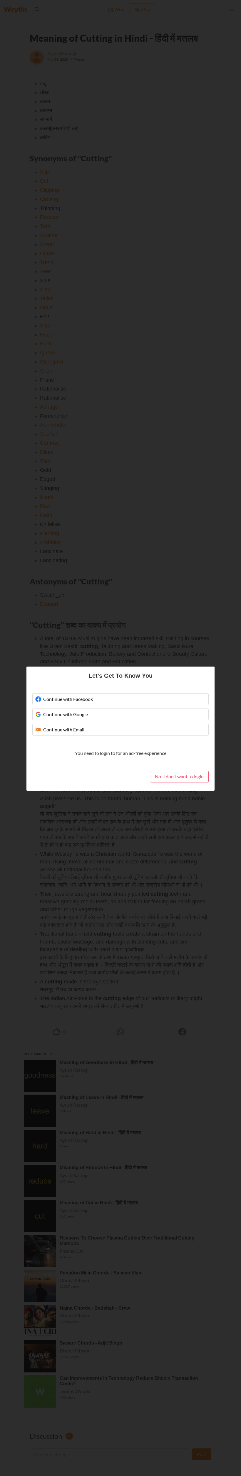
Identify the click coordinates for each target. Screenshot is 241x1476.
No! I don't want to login (179, 776)
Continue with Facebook (68, 699)
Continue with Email (63, 729)
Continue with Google (65, 714)
